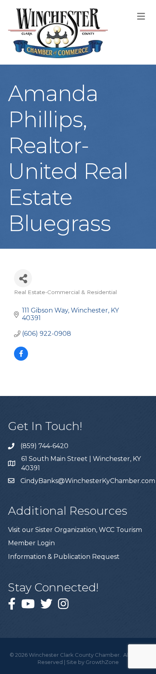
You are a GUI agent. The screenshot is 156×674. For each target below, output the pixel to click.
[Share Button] (23, 278)
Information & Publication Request (64, 556)
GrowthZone (102, 662)
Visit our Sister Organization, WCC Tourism (75, 530)
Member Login (31, 543)
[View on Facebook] (21, 358)
